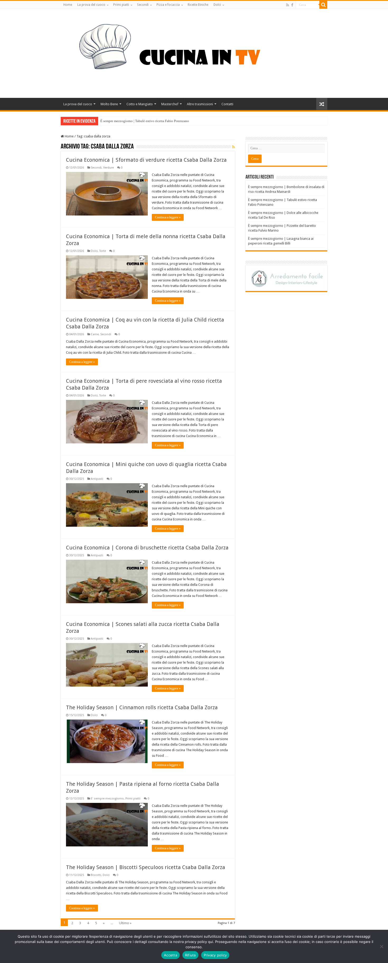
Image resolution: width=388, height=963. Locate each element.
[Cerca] (323, 5)
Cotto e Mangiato (139, 104)
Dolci (217, 5)
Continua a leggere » (168, 217)
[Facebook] (292, 5)
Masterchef (169, 104)
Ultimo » (125, 923)
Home (67, 5)
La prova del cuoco (91, 5)
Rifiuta (190, 955)
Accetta (170, 955)
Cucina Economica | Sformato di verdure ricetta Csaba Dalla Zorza (146, 160)
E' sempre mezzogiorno (107, 798)
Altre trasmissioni (200, 104)
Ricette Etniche (198, 5)
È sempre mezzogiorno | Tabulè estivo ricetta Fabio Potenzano (144, 121)
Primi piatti (121, 5)
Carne (95, 334)
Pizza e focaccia (168, 5)
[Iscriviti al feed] (233, 147)
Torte (102, 251)
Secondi (143, 5)
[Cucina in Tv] (194, 52)
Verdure (108, 167)
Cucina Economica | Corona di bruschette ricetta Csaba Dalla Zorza (147, 547)
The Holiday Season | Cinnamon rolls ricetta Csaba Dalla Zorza (142, 707)
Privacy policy (215, 955)
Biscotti (96, 875)
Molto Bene (109, 104)
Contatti (227, 104)
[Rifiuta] (381, 946)
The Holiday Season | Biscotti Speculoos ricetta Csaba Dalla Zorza (145, 867)
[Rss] (288, 5)
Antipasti (97, 479)
